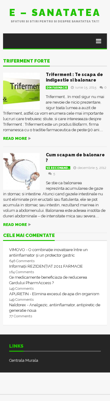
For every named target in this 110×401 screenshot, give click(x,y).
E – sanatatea (55, 12)
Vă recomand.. (58, 168)
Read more (15, 138)
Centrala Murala (23, 360)
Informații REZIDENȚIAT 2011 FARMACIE (46, 266)
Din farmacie (56, 87)
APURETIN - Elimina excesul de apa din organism (54, 294)
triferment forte (26, 61)
